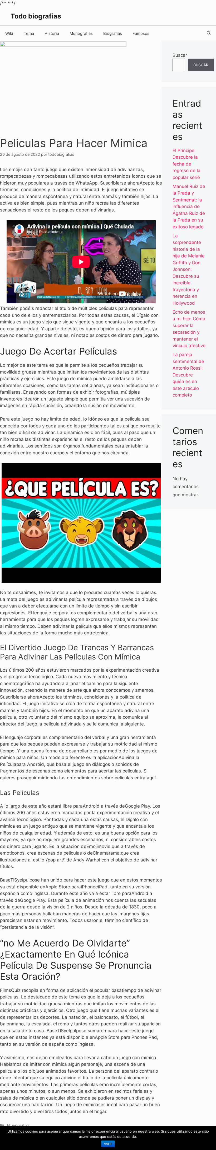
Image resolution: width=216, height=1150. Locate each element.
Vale (108, 1144)
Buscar (180, 55)
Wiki (9, 33)
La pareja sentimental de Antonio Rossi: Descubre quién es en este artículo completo (188, 375)
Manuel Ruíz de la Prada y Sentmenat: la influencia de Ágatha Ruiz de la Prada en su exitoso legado (189, 206)
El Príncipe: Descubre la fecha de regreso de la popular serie (186, 164)
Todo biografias (36, 16)
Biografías (112, 33)
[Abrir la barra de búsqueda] (209, 33)
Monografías (81, 33)
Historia (52, 33)
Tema (29, 33)
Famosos (140, 33)
